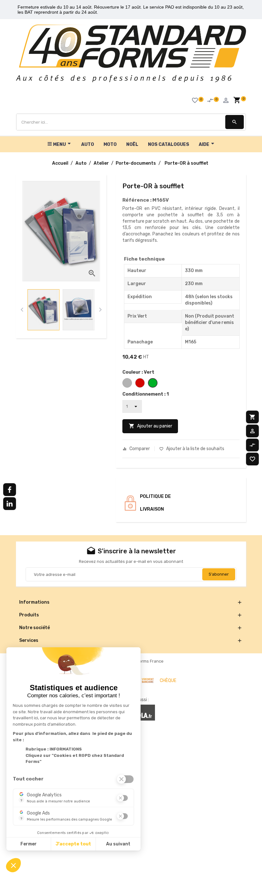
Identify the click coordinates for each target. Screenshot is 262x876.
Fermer (28, 844)
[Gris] (127, 383)
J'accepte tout (73, 844)
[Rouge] (140, 383)
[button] (13, 865)
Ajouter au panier (150, 426)
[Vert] (153, 383)
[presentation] (21, 309)
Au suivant (118, 844)
